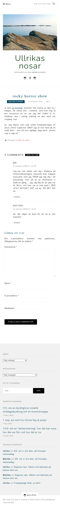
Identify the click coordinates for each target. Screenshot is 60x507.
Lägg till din (32, 155)
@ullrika (31, 495)
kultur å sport (15, 101)
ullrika (6, 451)
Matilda (6, 459)
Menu (8, 4)
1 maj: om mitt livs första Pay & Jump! (24, 420)
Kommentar (11, 247)
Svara (17, 197)
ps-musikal (17, 108)
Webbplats (10, 308)
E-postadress (12, 296)
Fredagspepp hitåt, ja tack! (27, 483)
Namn (8, 283)
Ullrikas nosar (30, 62)
